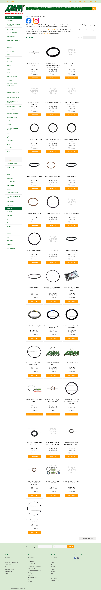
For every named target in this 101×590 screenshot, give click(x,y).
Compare (35, 74)
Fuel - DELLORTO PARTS (13, 97)
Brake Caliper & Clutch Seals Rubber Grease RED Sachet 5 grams (71, 289)
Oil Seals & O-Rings (12, 155)
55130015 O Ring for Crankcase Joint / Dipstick (71, 103)
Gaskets (9, 124)
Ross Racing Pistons (12, 163)
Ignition (9, 137)
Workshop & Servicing (12, 192)
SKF (8, 222)
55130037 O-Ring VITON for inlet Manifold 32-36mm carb (34, 214)
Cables (8, 58)
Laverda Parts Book (50, 30)
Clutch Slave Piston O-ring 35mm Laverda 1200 (71, 326)
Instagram (78, 558)
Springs (8, 174)
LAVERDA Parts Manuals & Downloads (13, 24)
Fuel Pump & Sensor (12, 117)
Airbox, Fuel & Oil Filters (13, 33)
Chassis (9, 65)
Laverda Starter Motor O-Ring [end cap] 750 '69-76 (34, 363)
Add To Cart (34, 78)
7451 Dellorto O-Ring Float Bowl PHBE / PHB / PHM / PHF (52, 288)
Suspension (10, 178)
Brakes (8, 54)
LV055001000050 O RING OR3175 (52, 363)
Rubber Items (10, 167)
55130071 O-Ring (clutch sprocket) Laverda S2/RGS (71, 251)
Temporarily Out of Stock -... (34, 414)
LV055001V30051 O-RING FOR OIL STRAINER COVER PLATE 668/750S (71, 401)
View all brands (11, 248)
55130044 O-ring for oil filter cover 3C (52, 214)
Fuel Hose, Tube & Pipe (13, 113)
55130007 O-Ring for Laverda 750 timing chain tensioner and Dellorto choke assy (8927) (52, 65)
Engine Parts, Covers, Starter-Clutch (12, 84)
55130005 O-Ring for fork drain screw (34, 64)
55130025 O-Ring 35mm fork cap (34, 139)
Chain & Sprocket (11, 62)
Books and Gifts (11, 36)
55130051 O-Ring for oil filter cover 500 (34, 251)
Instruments (10, 140)
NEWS (37, 9)
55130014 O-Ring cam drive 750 (53, 102)
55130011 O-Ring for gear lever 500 (71, 64)
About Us (29, 7)
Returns (36, 7)
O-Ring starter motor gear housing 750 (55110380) (52, 443)
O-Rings (9, 160)
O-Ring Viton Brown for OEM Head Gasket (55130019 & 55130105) (34, 483)
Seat (8, 171)
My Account (71, 1)
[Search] (5, 1)
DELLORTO (9, 212)
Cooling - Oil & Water (12, 76)
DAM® (8, 219)
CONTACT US (46, 33)
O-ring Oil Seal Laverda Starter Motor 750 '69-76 (34, 443)
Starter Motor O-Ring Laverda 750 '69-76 (34, 520)
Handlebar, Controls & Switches (12, 128)
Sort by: (80, 37)
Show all (30, 581)
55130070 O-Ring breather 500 (52, 250)
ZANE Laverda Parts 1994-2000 (13, 197)
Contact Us (59, 7)
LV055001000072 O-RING (71, 363)
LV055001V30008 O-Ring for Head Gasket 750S (52, 400)
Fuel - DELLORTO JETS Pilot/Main (12, 101)
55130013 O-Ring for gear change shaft (34, 103)
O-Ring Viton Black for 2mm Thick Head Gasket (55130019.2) (71, 443)
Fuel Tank (9, 121)
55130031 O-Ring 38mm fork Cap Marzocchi (71, 140)
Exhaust (9, 89)
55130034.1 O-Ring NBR (71, 176)
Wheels (9, 189)
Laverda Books (10, 29)
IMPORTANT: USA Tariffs (47, 7)
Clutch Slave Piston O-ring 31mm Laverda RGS (52, 326)
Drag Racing (68, 7)
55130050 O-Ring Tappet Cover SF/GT (71, 214)
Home (27, 16)
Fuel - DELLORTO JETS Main (14, 106)
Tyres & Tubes (10, 185)
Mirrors (8, 151)
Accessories (10, 20)
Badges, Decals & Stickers (13, 40)
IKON (8, 237)
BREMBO (9, 226)
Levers (8, 144)
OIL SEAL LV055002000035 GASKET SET (52, 482)
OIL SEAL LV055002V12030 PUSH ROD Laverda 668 (71, 482)
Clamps (8, 69)
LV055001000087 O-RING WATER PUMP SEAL (34, 400)
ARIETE (9, 230)
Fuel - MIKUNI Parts (12, 110)
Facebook (75, 558)
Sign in (85, 1)
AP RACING (9, 244)
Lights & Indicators (12, 147)
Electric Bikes (30, 9)
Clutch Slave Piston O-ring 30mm (34, 326)
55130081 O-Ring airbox (34, 287)
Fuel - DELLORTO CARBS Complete (13, 93)
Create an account (92, 1)
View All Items (10, 201)
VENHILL (9, 233)
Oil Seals (10, 158)
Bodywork (9, 47)
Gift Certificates (78, 1)
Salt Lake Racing (77, 7)
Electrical (9, 80)
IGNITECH (9, 215)
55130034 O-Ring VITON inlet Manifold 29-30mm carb (52, 177)
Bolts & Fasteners (11, 51)
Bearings (9, 44)
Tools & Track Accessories (13, 182)
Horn (8, 133)
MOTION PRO (10, 241)
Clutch (8, 73)
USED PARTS (10, 205)
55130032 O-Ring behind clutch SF (34, 177)
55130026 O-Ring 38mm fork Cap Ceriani (52, 140)
